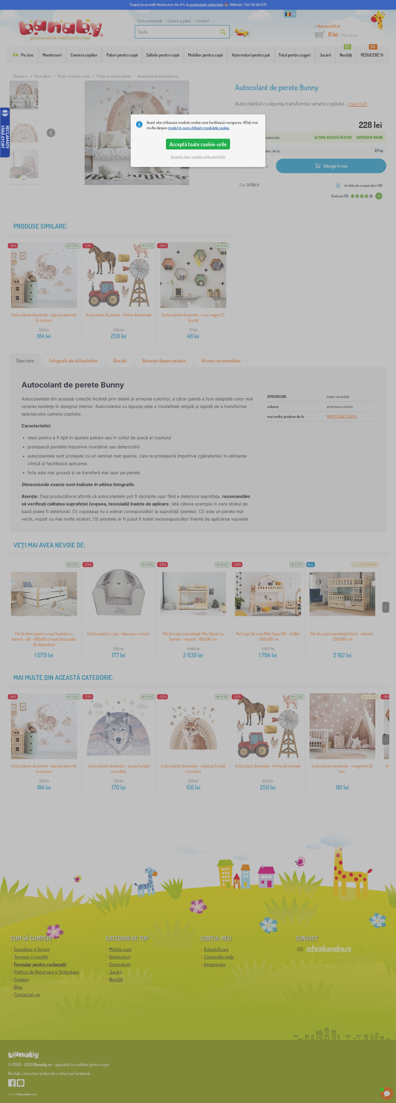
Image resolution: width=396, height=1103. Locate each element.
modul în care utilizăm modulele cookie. (199, 127)
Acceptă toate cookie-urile (198, 144)
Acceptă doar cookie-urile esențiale (198, 156)
